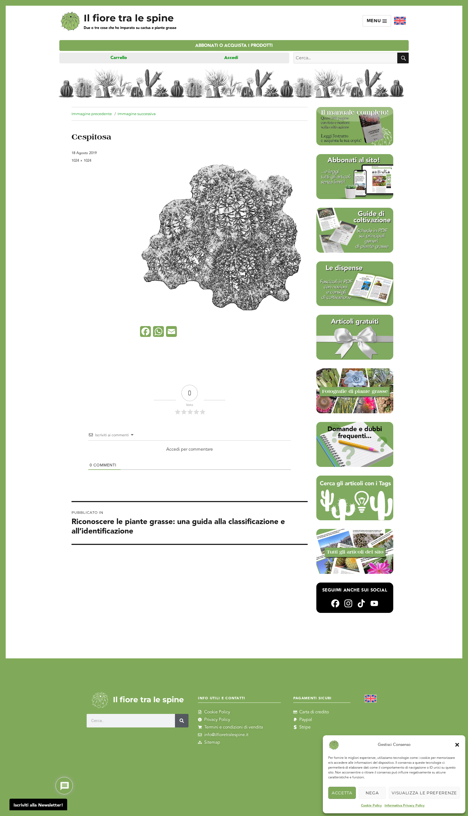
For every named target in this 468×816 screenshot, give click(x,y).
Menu (375, 21)
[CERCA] (403, 58)
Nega (372, 792)
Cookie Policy (371, 805)
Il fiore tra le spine (129, 18)
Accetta (342, 792)
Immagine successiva (137, 114)
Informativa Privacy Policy (405, 805)
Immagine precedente (92, 114)
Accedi (231, 57)
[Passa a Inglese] (399, 20)
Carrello (118, 57)
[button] (457, 744)
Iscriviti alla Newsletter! (38, 805)
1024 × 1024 (81, 160)
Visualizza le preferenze (424, 792)
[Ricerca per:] (345, 58)
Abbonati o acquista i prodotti (234, 45)
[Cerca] (181, 720)
